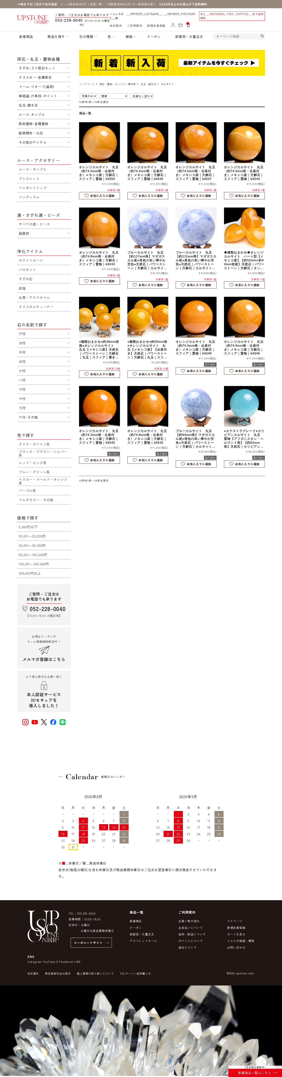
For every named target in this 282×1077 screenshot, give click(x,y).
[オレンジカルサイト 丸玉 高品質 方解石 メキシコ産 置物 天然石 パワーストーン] (244, 228)
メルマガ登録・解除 (241, 940)
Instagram (34, 962)
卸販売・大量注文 (189, 36)
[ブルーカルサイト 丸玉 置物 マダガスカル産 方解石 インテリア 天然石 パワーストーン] (147, 228)
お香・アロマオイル (34, 297)
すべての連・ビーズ (34, 224)
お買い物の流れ (189, 921)
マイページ (234, 921)
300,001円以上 (30, 573)
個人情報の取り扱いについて (95, 973)
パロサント (27, 269)
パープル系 (27, 490)
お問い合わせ (236, 947)
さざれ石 (26, 278)
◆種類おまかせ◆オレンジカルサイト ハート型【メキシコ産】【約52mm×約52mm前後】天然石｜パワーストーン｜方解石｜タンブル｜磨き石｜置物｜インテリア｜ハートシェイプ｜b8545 (244, 260)
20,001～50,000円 (32, 545)
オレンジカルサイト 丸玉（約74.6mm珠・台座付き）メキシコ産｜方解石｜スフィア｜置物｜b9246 (244, 347)
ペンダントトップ (32, 187)
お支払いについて (190, 927)
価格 (129, 36)
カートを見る (236, 934)
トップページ (87, 84)
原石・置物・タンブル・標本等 (118, 84)
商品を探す (56, 36)
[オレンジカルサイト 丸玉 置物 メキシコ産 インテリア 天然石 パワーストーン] (99, 142)
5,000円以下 (28, 526)
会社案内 (116, 25)
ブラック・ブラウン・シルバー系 (43, 453)
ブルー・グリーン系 (34, 471)
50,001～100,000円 (33, 554)
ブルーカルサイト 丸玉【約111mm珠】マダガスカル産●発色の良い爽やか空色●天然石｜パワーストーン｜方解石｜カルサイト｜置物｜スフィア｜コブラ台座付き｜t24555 (196, 260)
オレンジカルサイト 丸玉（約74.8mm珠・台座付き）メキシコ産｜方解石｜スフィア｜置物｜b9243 (99, 258)
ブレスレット (29, 178)
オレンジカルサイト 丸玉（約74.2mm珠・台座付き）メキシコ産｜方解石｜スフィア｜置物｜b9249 (147, 173)
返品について (187, 947)
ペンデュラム (29, 197)
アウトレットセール (143, 940)
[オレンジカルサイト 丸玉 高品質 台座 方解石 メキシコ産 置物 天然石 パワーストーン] (147, 317)
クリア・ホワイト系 (34, 444)
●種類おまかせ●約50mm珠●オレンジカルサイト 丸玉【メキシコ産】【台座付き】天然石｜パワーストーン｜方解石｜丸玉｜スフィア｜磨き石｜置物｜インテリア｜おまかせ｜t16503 (147, 349)
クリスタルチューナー (36, 306)
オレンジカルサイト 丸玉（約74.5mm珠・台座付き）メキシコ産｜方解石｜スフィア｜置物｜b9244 (244, 173)
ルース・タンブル (32, 169)
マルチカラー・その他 (36, 499)
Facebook (66, 962)
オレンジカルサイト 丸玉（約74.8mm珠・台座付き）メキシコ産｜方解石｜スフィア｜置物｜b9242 (147, 436)
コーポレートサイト (88, 943)
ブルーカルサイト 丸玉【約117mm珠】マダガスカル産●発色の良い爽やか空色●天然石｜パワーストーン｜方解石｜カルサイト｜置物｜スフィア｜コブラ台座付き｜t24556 (147, 260)
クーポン (154, 36)
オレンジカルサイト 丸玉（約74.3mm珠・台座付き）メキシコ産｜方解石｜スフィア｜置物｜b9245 (99, 436)
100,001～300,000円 (34, 563)
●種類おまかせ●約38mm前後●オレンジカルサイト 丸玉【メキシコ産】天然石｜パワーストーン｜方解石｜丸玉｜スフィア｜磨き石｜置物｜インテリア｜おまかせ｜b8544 (99, 349)
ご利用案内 (134, 25)
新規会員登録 (156, 25)
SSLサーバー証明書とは (135, 973)
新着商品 (26, 36)
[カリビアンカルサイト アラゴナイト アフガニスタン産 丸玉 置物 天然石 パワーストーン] (244, 406)
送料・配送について (192, 934)
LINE (77, 962)
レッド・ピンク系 (32, 462)
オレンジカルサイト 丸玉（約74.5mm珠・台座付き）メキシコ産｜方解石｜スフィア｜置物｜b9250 (99, 173)
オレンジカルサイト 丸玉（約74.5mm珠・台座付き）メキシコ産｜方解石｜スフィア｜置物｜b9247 (195, 173)
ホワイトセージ (31, 260)
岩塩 (22, 288)
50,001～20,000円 (32, 536)
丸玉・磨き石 (148, 84)
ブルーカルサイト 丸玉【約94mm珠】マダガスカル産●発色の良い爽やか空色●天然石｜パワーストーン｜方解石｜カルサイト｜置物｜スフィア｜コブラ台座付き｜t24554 (195, 438)
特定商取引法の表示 (58, 973)
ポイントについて (190, 940)
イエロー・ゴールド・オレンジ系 (43, 481)
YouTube (49, 962)
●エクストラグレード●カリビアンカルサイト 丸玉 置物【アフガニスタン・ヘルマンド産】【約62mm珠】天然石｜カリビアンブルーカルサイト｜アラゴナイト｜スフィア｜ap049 (244, 438)
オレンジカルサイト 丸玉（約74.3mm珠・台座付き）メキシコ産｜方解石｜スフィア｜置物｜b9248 (195, 347)
